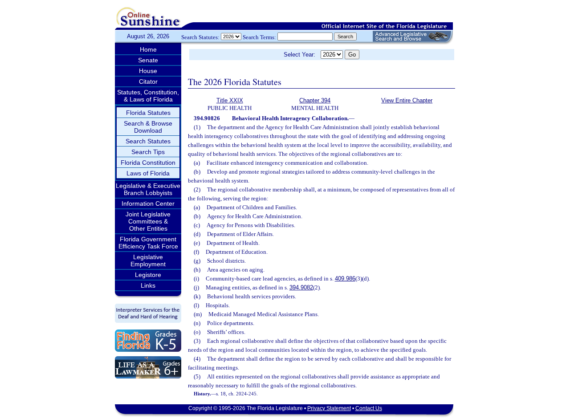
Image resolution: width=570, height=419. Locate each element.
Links (148, 285)
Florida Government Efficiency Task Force (148, 243)
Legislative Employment (148, 260)
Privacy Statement (329, 408)
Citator (148, 81)
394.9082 (301, 287)
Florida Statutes (148, 112)
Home (148, 49)
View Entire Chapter (406, 100)
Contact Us (368, 408)
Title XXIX (229, 100)
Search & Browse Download (148, 127)
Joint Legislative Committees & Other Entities (148, 221)
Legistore (148, 274)
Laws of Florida (148, 173)
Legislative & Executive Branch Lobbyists (148, 189)
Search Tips (148, 151)
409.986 (345, 278)
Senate (148, 60)
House (148, 70)
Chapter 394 (314, 100)
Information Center (148, 203)
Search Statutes (148, 141)
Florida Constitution (148, 162)
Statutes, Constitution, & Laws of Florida (148, 96)
